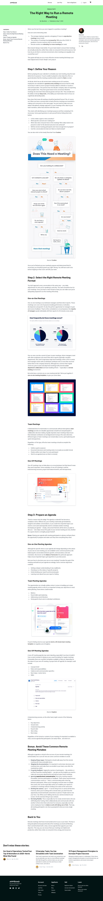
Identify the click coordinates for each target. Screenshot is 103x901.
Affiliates (53, 892)
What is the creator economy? (82, 890)
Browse (50, 2)
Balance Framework (52, 555)
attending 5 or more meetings (52, 44)
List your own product (70, 887)
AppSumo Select (69, 885)
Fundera (58, 132)
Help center (41, 890)
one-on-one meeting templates (37, 375)
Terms (39, 892)
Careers (53, 890)
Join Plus (59, 2)
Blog (52, 887)
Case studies (68, 890)
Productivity (51, 9)
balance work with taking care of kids (57, 805)
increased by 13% (53, 40)
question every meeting (52, 83)
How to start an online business (83, 886)
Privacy (40, 894)
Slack (64, 78)
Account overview (42, 885)
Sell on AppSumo (71, 2)
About (52, 885)
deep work (43, 94)
